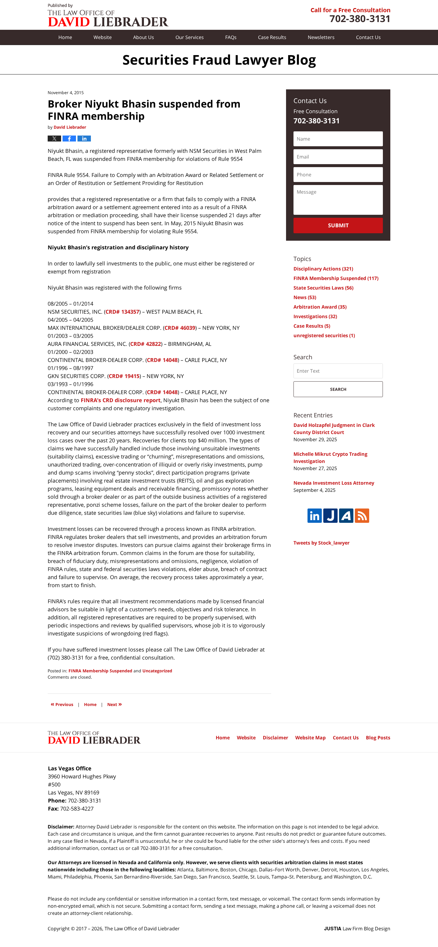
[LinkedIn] (314, 516)
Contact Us (346, 737)
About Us (143, 37)
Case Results (272, 37)
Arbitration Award (320, 307)
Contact (368, 37)
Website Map (310, 737)
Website (103, 37)
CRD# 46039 (179, 327)
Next (114, 704)
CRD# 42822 (145, 343)
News (304, 297)
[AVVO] (346, 516)
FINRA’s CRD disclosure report (121, 400)
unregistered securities (324, 335)
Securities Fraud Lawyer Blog (108, 15)
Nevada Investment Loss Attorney (333, 483)
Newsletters (321, 37)
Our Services (189, 37)
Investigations (315, 316)
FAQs (231, 37)
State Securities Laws (323, 287)
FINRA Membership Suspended (100, 671)
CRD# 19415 (124, 376)
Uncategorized (157, 671)
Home (65, 37)
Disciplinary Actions (323, 268)
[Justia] (330, 516)
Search (338, 389)
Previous (62, 704)
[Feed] (362, 516)
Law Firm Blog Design (357, 928)
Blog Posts (378, 737)
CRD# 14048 (162, 359)
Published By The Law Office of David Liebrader (350, 15)
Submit (338, 225)
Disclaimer (275, 737)
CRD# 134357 (122, 311)
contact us (112, 848)
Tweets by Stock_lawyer (321, 542)
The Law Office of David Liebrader (142, 928)
